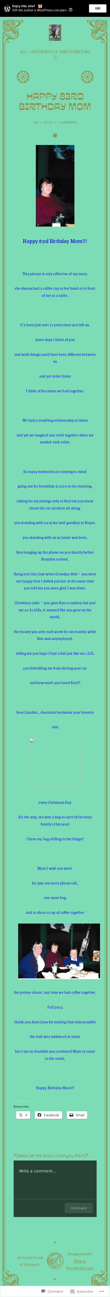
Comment (78, 1208)
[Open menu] (55, 57)
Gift (97, 8)
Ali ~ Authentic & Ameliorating (55, 51)
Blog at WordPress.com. (80, 1264)
